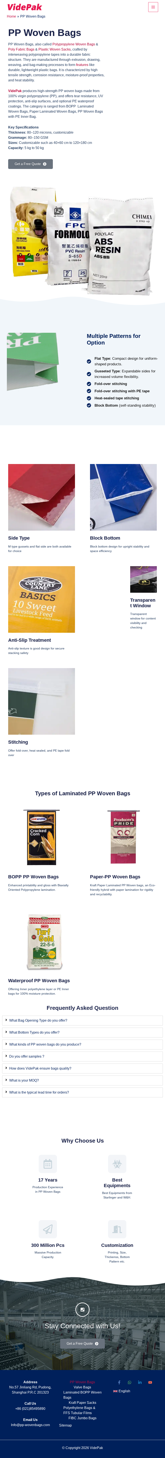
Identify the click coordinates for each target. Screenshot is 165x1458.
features (82, 65)
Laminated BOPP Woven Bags (82, 1395)
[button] (121, 1391)
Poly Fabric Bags (21, 49)
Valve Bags (82, 1387)
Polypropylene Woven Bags (73, 44)
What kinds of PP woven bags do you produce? (45, 1044)
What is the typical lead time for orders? (39, 1092)
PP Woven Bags (82, 1382)
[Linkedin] (140, 1382)
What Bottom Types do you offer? (34, 1032)
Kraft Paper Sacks (82, 1402)
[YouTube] (150, 1382)
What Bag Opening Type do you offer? (38, 1020)
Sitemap (65, 1425)
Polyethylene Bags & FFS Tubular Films (79, 1410)
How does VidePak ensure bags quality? (40, 1068)
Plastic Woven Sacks (54, 49)
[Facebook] (119, 1382)
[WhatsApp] (129, 1382)
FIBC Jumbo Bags (82, 1418)
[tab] (82, 1020)
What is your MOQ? (24, 1080)
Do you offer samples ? (26, 1056)
